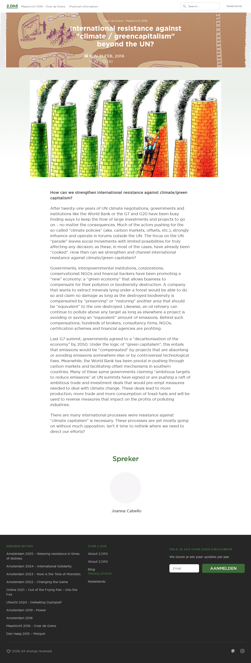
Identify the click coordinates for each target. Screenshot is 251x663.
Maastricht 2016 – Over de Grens (43, 6)
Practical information (83, 6)
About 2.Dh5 (98, 554)
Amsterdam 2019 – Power (26, 610)
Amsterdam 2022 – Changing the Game (37, 582)
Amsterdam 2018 (19, 618)
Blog (91, 569)
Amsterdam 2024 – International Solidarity (39, 566)
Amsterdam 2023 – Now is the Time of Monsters (43, 574)
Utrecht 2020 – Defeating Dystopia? (34, 602)
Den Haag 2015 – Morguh (25, 634)
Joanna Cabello (126, 510)
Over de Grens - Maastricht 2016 (125, 21)
